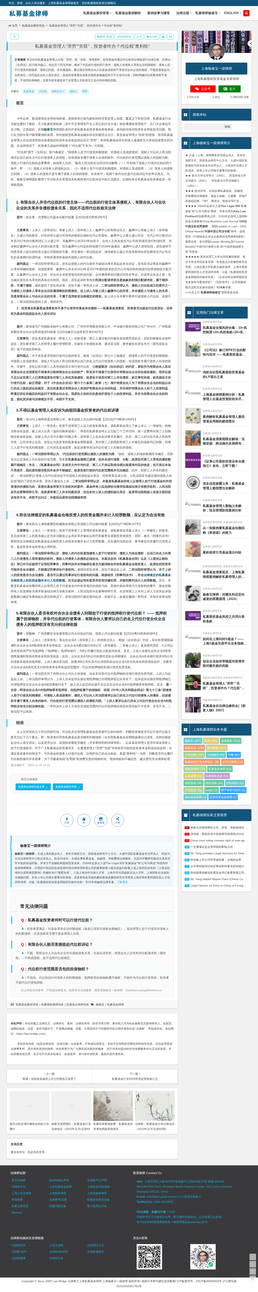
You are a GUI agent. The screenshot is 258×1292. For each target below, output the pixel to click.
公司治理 (194, 754)
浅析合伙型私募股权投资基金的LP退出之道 (224, 374)
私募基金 (194, 747)
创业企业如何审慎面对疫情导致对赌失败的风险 (224, 663)
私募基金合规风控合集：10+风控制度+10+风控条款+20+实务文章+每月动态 (225, 330)
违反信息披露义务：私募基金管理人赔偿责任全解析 (224, 486)
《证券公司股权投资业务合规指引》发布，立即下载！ (224, 464)
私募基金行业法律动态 (202, 761)
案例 (211, 740)
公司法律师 (233, 761)
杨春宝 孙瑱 (104, 36)
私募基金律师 (115, 1004)
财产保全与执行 (233, 790)
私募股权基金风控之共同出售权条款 (224, 619)
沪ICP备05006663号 (209, 1281)
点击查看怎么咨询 (210, 1217)
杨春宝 (48, 129)
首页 (15, 25)
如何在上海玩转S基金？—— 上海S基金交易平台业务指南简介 (225, 641)
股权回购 (214, 783)
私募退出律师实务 (78, 1004)
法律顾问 (216, 754)
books (212, 790)
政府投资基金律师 (223, 797)
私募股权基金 (217, 776)
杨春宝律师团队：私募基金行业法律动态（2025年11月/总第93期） (71, 1129)
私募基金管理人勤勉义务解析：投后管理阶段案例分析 (222, 508)
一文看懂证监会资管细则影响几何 (211, 846)
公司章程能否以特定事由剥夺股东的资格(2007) (220, 866)
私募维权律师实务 (52, 1004)
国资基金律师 (195, 797)
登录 (42, 1152)
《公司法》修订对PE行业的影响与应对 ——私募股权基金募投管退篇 (224, 352)
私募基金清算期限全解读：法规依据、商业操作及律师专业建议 (224, 441)
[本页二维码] (253, 1278)
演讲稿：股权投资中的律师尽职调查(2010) (217, 834)
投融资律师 (195, 769)
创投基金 (193, 783)
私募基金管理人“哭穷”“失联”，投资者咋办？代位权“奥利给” (92, 46)
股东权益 (216, 747)
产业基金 (193, 790)
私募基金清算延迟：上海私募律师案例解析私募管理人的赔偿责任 (224, 574)
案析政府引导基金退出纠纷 (222, 552)
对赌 (234, 754)
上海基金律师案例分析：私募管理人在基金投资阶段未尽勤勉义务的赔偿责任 (224, 397)
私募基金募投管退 (33, 25)
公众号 (206, 89)
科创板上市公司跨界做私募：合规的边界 (215, 859)
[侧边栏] (170, 36)
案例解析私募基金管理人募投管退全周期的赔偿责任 (224, 419)
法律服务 (230, 740)
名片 (232, 89)
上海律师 (193, 776)
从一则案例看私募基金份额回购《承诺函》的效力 (224, 530)
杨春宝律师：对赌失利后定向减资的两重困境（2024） (224, 597)
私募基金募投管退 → (68, 786)
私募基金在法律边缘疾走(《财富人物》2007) (224, 708)
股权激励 (235, 783)
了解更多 (122, 882)
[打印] (163, 36)
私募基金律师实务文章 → (33, 786)
